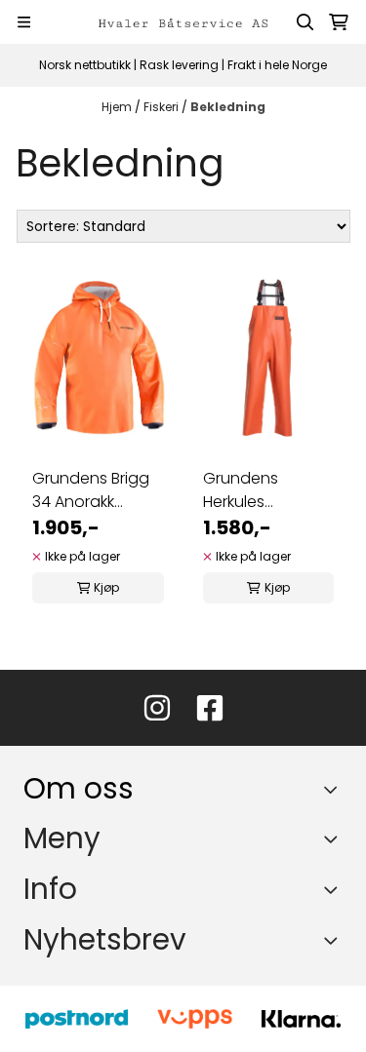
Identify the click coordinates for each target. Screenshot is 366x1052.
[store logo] (183, 22)
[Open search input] (305, 22)
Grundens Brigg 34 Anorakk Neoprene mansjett (90, 490)
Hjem (118, 106)
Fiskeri (162, 106)
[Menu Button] (24, 22)
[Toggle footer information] (335, 789)
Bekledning (227, 106)
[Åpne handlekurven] (338, 22)
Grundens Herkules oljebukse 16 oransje (247, 490)
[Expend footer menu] (334, 838)
